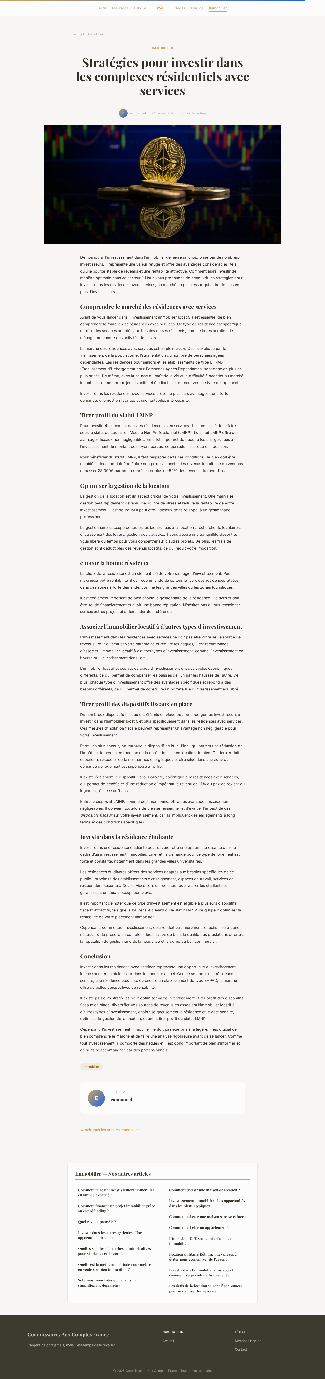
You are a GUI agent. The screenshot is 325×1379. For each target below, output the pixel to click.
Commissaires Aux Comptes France (68, 1334)
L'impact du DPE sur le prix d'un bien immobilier (200, 1241)
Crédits (179, 8)
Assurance (120, 8)
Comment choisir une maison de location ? (204, 1190)
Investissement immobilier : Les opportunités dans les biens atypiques (207, 1203)
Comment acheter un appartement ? (199, 1227)
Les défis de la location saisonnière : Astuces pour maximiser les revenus (205, 1288)
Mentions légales (248, 1341)
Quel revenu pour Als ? (97, 1221)
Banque (140, 8)
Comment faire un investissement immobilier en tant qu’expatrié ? (116, 1192)
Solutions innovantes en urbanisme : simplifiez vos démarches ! (108, 1282)
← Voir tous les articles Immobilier (109, 1129)
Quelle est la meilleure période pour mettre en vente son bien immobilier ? (114, 1267)
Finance (197, 8)
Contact (241, 1349)
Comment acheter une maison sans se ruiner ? (207, 1216)
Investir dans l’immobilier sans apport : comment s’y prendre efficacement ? (202, 1272)
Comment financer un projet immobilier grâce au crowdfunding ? (116, 1208)
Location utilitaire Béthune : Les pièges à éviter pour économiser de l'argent (203, 1256)
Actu (102, 8)
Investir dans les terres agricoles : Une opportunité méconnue (110, 1235)
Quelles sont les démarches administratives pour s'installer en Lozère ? (114, 1251)
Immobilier (218, 8)
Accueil (78, 34)
